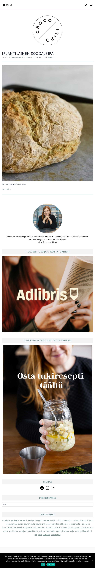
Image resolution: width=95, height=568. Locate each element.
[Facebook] (4, 5)
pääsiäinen (33, 531)
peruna (90, 527)
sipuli (58, 531)
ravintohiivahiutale (47, 531)
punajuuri (23, 531)
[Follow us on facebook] (42, 488)
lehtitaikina (7, 527)
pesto (5, 531)
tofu (40, 534)
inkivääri (84, 520)
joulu (91, 520)
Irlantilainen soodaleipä (28, 53)
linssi (19, 527)
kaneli (20, 524)
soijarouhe (74, 531)
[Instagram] (7, 5)
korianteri (85, 524)
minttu (57, 527)
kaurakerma (41, 524)
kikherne (64, 524)
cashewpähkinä (50, 520)
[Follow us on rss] (53, 488)
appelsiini (6, 520)
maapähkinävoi (29, 527)
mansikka (41, 527)
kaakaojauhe (11, 524)
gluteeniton (67, 520)
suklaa (83, 531)
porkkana (13, 531)
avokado (15, 520)
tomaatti (46, 534)
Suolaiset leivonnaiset (44, 57)
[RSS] (11, 5)
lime (14, 527)
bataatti (38, 520)
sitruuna (65, 531)
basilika (31, 520)
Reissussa (30, 57)
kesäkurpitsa (53, 524)
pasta (83, 527)
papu (77, 527)
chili (59, 520)
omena (64, 527)
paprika (71, 527)
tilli (36, 534)
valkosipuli (55, 534)
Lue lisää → (6, 189)
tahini (89, 531)
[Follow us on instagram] (47, 488)
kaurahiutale (29, 524)
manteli (49, 527)
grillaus (76, 520)
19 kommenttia (17, 57)
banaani (23, 520)
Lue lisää (51, 564)
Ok (43, 564)
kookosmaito (74, 524)
